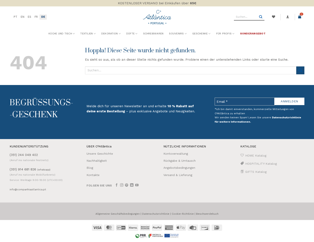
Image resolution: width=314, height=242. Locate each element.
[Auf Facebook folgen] (116, 185)
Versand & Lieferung (177, 175)
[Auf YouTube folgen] (137, 185)
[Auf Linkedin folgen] (132, 185)
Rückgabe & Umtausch (179, 160)
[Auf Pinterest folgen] (126, 185)
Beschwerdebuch (207, 213)
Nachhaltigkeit (97, 160)
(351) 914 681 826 (30, 169)
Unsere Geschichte (100, 153)
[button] (288, 17)
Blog (90, 167)
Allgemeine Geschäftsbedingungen (117, 213)
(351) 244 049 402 (24, 155)
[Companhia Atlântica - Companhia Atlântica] (157, 17)
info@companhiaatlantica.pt (28, 189)
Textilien (86, 33)
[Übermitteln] (260, 17)
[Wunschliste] (273, 17)
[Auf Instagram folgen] (121, 185)
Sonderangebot (253, 33)
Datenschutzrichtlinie (155, 213)
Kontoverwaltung (175, 153)
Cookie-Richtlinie (183, 213)
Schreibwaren (153, 33)
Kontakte (93, 175)
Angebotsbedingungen (179, 167)
